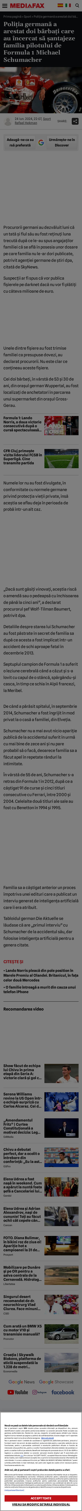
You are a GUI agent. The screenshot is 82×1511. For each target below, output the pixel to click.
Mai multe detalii (47, 1438)
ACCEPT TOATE (41, 1498)
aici (21, 1455)
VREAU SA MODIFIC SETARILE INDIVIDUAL (41, 1504)
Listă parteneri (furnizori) (14, 1490)
